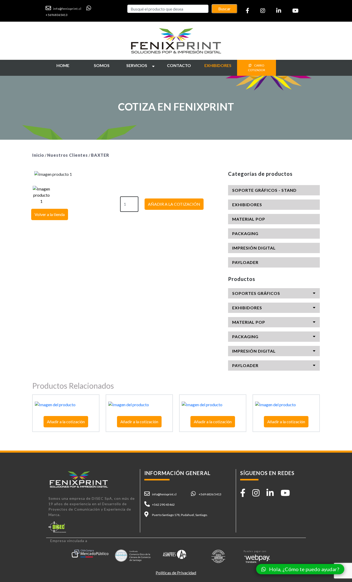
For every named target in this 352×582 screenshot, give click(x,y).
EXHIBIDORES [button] (247, 204)
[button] (66, 8)
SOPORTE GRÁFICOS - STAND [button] (264, 190)
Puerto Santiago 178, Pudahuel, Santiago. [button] (180, 515)
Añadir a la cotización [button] (66, 421)
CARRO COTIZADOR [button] (256, 67)
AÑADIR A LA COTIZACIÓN (174, 204)
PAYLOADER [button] (245, 262)
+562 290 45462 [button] (163, 504)
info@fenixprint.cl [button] (164, 494)
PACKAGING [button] (245, 233)
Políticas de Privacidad (176, 572)
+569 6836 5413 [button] (210, 494)
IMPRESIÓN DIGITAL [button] (254, 247)
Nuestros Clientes (67, 155)
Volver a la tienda (50, 214)
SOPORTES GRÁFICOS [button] (256, 293)
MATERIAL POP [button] (248, 219)
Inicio (38, 155)
